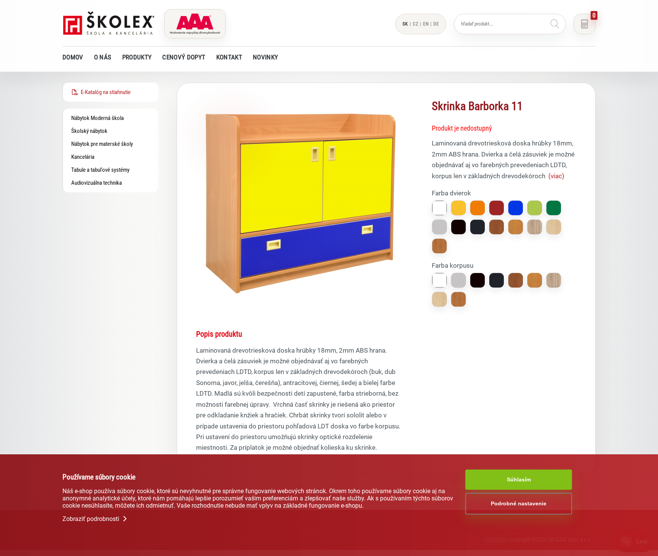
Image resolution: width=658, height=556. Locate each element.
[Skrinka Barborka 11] (300, 306)
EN (426, 24)
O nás (103, 57)
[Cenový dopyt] (584, 24)
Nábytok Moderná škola (97, 118)
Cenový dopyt (183, 57)
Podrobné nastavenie (518, 503)
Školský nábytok (89, 131)
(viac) (556, 176)
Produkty (137, 57)
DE (436, 24)
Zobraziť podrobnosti (91, 518)
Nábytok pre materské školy (102, 144)
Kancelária (82, 156)
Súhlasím (519, 479)
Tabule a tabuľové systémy (100, 169)
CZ (415, 24)
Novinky (265, 57)
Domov (72, 57)
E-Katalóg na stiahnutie (104, 92)
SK (405, 24)
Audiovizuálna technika (96, 182)
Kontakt (229, 57)
